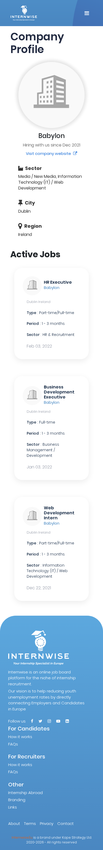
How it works (20, 736)
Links (12, 807)
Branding (16, 799)
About (14, 823)
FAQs (13, 744)
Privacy (46, 823)
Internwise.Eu (22, 837)
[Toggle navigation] (86, 13)
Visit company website (49, 153)
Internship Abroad (25, 792)
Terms (30, 823)
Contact (65, 823)
